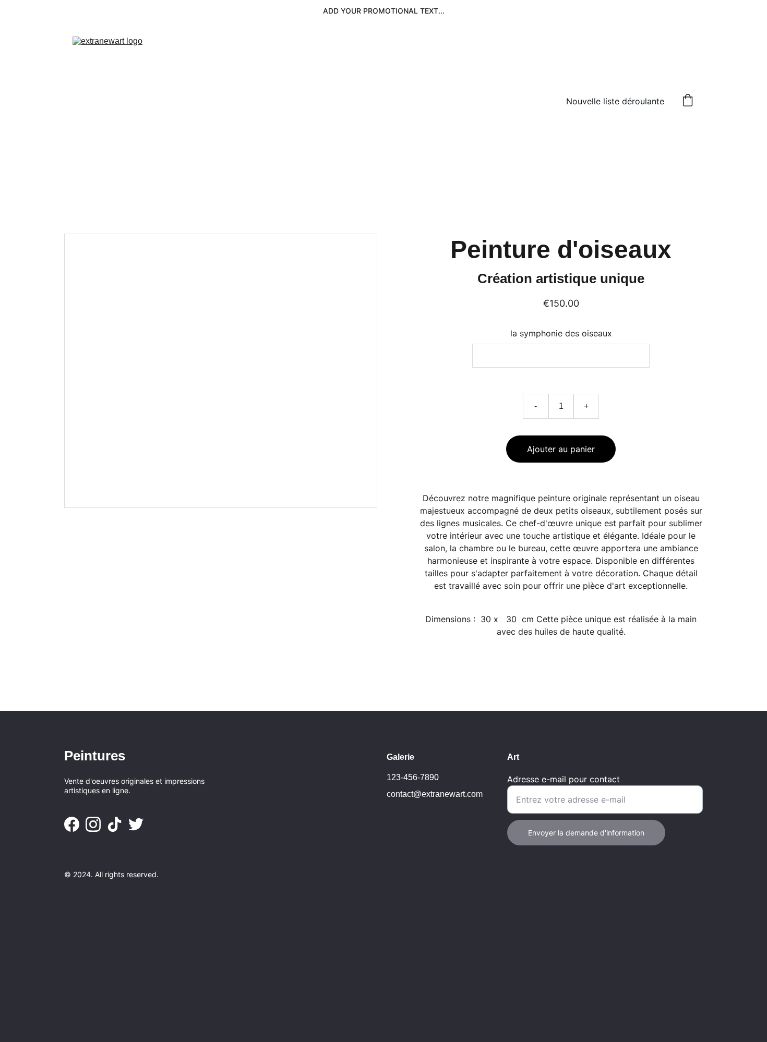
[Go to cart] (687, 101)
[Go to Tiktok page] (114, 824)
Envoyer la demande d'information (586, 832)
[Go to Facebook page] (71, 824)
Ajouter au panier (561, 449)
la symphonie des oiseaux (561, 333)
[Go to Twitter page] (135, 824)
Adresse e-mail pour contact (563, 779)
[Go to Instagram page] (93, 824)
